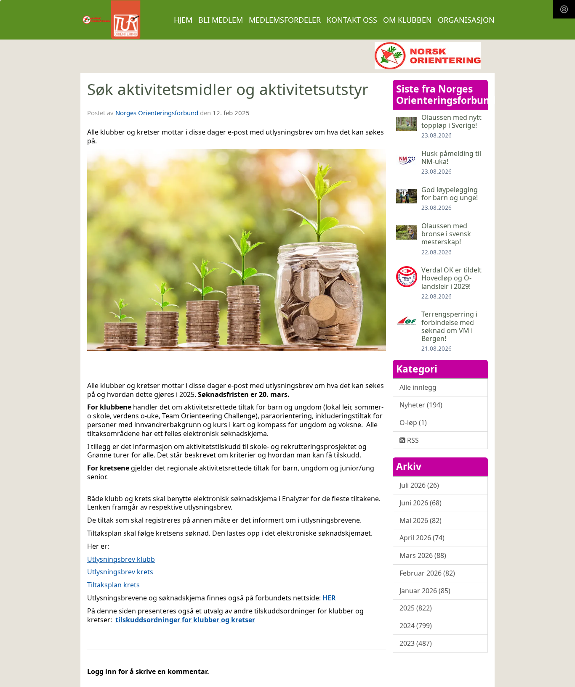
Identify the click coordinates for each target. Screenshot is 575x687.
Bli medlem (220, 20)
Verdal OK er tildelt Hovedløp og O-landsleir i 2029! (451, 278)
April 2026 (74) (422, 537)
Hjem (183, 20)
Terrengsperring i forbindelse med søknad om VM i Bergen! (449, 326)
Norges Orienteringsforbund (156, 112)
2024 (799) (415, 625)
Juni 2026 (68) (420, 502)
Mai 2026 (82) (420, 520)
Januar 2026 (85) (424, 590)
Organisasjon (466, 20)
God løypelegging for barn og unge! (449, 193)
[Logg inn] (564, 9)
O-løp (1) (413, 422)
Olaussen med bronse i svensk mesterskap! (446, 233)
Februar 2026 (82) (427, 573)
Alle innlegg (418, 387)
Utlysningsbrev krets (120, 571)
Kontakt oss (352, 20)
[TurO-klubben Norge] (428, 55)
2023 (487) (415, 643)
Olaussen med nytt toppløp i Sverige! (451, 121)
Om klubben (407, 20)
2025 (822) (415, 608)
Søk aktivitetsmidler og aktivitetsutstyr (227, 89)
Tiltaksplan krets (116, 584)
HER (329, 597)
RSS (412, 440)
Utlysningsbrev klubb (121, 559)
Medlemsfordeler (285, 20)
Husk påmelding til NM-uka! (451, 157)
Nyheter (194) (420, 405)
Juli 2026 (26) (419, 485)
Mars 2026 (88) (422, 555)
